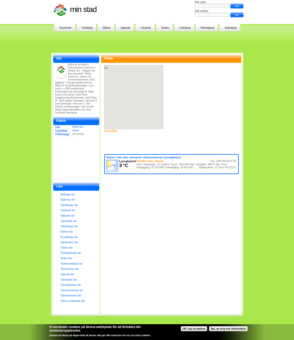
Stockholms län (69, 268)
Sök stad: (200, 2)
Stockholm (65, 27)
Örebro (165, 27)
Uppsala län (67, 274)
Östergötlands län (70, 252)
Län (57, 126)
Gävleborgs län (69, 205)
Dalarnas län (67, 199)
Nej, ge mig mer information (228, 328)
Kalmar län (66, 231)
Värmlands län (68, 279)
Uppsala (125, 27)
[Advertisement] (145, 10)
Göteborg (87, 27)
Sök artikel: (202, 10)
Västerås (146, 27)
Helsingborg (207, 27)
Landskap (61, 130)
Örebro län (66, 247)
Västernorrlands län (71, 290)
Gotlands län (67, 210)
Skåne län (77, 126)
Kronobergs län (69, 237)
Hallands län (67, 215)
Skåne (75, 130)
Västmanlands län (70, 295)
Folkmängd (62, 134)
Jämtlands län (68, 221)
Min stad (83, 9)
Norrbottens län (69, 242)
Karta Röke (110, 130)
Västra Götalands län (72, 300)
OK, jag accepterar (194, 328)
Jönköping (230, 27)
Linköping (184, 27)
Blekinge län (67, 194)
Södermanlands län (71, 263)
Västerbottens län (70, 284)
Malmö (107, 27)
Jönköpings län (69, 226)
